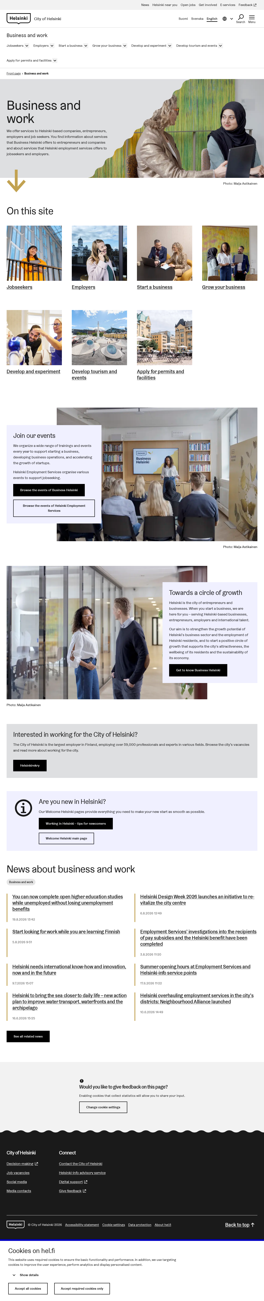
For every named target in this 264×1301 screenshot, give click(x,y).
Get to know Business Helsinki (198, 670)
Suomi (183, 18)
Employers (83, 287)
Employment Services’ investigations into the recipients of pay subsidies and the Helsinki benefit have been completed (198, 938)
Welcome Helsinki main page (66, 838)
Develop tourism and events (94, 374)
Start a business (154, 287)
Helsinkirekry (30, 765)
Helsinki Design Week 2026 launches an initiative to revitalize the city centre (197, 900)
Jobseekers (19, 287)
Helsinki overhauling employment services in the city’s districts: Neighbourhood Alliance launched (196, 998)
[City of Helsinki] (16, 1224)
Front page (14, 73)
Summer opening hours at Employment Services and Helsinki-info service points (195, 970)
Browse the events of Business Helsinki (49, 490)
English (212, 18)
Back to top (237, 1225)
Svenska (197, 18)
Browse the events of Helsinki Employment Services (54, 508)
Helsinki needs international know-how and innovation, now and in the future (69, 970)
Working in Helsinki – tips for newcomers (76, 823)
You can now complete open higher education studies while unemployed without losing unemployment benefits (67, 903)
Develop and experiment (33, 371)
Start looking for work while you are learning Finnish (66, 932)
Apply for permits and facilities (160, 374)
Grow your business (223, 287)
